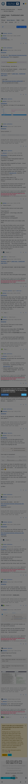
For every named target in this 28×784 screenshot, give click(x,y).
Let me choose (4, 394)
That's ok (24, 394)
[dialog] (14, 392)
